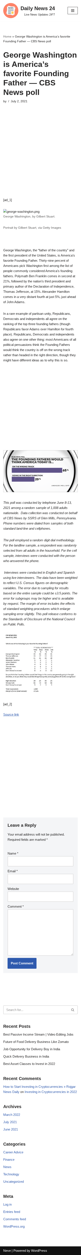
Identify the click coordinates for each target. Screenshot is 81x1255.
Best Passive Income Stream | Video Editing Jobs (38, 1034)
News (7, 1167)
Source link (11, 714)
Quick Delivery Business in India (26, 1056)
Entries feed (11, 1212)
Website (13, 889)
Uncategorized (13, 1181)
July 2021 (10, 1122)
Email (13, 871)
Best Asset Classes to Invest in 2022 (29, 1064)
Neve (7, 1250)
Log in (7, 1204)
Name (13, 853)
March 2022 (11, 1114)
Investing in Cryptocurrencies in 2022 (51, 1092)
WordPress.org (14, 1226)
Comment (16, 906)
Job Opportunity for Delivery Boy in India (31, 1049)
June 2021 (10, 1129)
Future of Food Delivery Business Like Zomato (36, 1042)
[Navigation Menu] (73, 10)
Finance (8, 1159)
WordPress (39, 1250)
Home (7, 36)
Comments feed (14, 1219)
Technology (11, 1174)
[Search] (73, 1009)
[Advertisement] (40, 157)
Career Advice (13, 1152)
